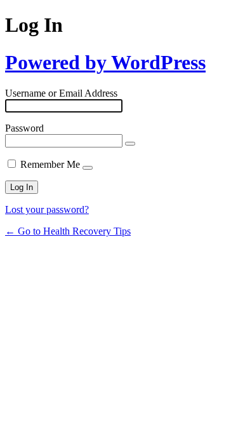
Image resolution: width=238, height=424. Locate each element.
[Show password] (130, 144)
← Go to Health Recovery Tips (68, 231)
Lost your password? (47, 209)
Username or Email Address (61, 93)
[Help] (88, 168)
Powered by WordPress (105, 62)
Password (24, 128)
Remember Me (50, 164)
